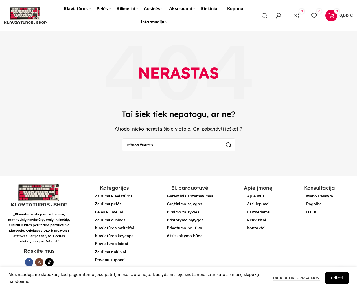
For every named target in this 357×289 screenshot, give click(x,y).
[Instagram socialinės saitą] (39, 262)
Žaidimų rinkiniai (110, 251)
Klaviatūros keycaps (114, 235)
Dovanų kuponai (110, 259)
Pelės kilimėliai (109, 212)
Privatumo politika (184, 227)
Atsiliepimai (258, 203)
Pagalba (314, 203)
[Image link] (39, 195)
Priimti (337, 277)
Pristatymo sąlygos (185, 219)
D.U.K (311, 212)
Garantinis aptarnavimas (190, 195)
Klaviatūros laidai (111, 243)
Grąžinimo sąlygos (184, 203)
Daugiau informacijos (296, 277)
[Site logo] (25, 15)
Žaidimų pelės (108, 203)
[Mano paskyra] (279, 15)
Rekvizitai (256, 219)
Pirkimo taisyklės (183, 212)
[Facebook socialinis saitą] (29, 262)
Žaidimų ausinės (110, 219)
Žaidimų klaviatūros (113, 195)
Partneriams (258, 212)
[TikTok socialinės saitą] (49, 262)
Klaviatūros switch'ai (114, 227)
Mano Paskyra (319, 195)
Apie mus (255, 195)
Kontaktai (256, 227)
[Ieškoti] (264, 15)
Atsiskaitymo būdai (185, 235)
